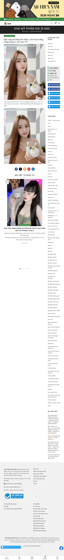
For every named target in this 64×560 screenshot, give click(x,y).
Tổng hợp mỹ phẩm (53, 381)
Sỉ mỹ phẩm (36, 504)
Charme (50, 151)
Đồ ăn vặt (50, 55)
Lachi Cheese (51, 232)
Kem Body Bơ (51, 207)
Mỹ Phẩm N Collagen (39, 528)
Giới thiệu (36, 469)
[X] (20, 169)
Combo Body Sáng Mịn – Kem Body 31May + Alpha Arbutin (54, 456)
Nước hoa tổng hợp (53, 330)
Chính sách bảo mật (38, 478)
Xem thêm (24, 243)
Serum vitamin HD (52, 340)
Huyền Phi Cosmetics (53, 200)
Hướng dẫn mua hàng (10, 504)
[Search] (51, 23)
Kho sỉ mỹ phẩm (33, 546)
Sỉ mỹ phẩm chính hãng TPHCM (13, 508)
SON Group (51, 343)
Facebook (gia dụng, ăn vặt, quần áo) (55, 84)
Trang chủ (26, 31)
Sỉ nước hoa (36, 506)
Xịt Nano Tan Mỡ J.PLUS (54, 402)
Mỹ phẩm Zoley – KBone (54, 310)
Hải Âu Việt (50, 191)
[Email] (24, 169)
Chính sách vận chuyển (39, 476)
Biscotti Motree (51, 136)
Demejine (50, 165)
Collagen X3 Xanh (52, 157)
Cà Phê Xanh (51, 142)
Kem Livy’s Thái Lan (53, 226)
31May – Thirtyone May (54, 120)
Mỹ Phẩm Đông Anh (53, 270)
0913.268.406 (9, 19)
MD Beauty (50, 242)
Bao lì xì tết (50, 58)
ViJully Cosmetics (52, 399)
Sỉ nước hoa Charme (39, 511)
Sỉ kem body (36, 516)
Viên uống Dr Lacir (52, 392)
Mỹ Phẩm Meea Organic (54, 284)
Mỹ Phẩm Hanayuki (38, 526)
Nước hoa (50, 46)
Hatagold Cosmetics (53, 194)
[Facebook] (16, 169)
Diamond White (51, 168)
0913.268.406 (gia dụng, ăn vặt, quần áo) (55, 93)
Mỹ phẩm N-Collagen (53, 290)
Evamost (50, 176)
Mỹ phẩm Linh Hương (53, 281)
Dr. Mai (49, 173)
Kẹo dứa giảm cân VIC (53, 229)
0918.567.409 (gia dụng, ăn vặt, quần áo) (55, 97)
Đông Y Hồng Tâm (52, 170)
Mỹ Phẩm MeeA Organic (40, 530)
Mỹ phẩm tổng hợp (52, 304)
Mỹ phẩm (50, 43)
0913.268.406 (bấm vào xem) (11, 547)
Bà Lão (49, 126)
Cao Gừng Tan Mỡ (52, 148)
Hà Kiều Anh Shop (52, 188)
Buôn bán (50, 139)
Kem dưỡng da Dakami (53, 223)
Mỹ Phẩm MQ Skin (38, 518)
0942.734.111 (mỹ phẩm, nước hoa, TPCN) (55, 102)
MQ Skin (50, 251)
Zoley (49, 405)
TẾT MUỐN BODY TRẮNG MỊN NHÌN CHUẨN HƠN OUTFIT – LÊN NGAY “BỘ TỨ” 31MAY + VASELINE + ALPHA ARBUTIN (53, 419)
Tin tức (35, 483)
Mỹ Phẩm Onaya (52, 293)
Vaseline (50, 389)
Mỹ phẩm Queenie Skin (53, 298)
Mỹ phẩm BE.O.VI (52, 260)
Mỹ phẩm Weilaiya (52, 307)
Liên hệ (35, 481)
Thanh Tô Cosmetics (53, 355)
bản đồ (6, 480)
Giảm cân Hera (51, 182)
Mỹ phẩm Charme (52, 263)
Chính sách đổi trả (38, 474)
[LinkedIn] (33, 169)
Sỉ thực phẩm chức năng (40, 508)
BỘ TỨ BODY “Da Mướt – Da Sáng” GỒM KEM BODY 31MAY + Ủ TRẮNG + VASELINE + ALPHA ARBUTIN (54, 430)
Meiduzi (50, 245)
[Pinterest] (28, 169)
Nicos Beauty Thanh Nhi (54, 316)
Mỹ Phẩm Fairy (51, 273)
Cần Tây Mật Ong (52, 145)
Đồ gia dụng (51, 52)
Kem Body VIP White (53, 220)
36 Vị (49, 123)
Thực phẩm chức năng (53, 49)
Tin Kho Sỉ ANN (51, 375)
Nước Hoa (50, 319)
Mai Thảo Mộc (51, 234)
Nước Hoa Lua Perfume (54, 327)
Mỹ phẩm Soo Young (53, 301)
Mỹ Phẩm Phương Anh (36, 31)
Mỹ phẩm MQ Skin (52, 287)
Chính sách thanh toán (39, 471)
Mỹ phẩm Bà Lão (52, 257)
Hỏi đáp (6, 506)
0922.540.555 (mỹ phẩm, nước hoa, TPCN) (55, 106)
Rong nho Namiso (52, 333)
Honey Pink (50, 197)
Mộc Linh (50, 248)
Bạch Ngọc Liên (52, 133)
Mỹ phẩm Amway (52, 254)
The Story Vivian (52, 368)
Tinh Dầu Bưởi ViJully (53, 378)
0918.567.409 (17, 19)
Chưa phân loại (51, 61)
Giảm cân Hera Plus (53, 185)
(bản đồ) (48, 19)
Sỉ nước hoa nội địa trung (40, 513)
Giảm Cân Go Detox (53, 179)
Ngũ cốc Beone (51, 313)
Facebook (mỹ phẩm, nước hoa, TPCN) (55, 89)
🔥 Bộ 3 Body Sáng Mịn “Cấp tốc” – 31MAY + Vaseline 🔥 (54, 437)
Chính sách (50, 154)
